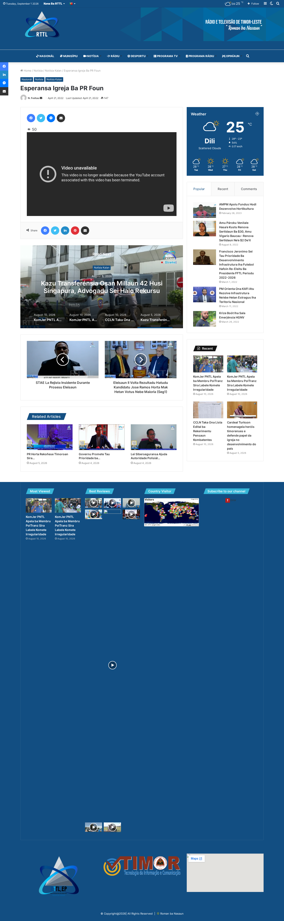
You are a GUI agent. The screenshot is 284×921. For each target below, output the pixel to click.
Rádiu (114, 56)
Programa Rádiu (201, 56)
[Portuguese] (72, 3)
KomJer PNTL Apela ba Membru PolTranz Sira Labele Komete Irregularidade (102, 286)
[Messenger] (51, 118)
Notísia (92, 56)
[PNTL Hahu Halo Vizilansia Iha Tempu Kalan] (131, 502)
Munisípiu (70, 56)
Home (27, 70)
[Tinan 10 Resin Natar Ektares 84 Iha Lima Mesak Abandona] (112, 827)
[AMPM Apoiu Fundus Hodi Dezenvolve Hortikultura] (204, 210)
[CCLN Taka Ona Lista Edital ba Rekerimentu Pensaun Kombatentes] (208, 409)
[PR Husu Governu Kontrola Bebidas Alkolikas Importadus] (112, 503)
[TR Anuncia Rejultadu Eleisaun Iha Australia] (112, 665)
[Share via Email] (61, 118)
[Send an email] (41, 98)
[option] (101, 286)
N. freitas (33, 98)
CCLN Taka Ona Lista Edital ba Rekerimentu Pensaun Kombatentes (207, 431)
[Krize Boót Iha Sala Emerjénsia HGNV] (204, 319)
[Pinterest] (75, 230)
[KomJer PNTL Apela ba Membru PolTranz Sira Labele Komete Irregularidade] (208, 363)
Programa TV (167, 56)
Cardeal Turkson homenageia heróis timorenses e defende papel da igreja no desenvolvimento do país (241, 435)
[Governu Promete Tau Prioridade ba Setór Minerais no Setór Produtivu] (102, 437)
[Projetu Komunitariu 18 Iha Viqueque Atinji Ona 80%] (93, 827)
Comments (249, 189)
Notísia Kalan (53, 70)
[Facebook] (31, 118)
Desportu (138, 56)
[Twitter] (41, 118)
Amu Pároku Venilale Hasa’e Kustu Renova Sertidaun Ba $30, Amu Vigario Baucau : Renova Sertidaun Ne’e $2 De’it (236, 231)
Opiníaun (232, 56)
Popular (199, 189)
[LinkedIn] (65, 230)
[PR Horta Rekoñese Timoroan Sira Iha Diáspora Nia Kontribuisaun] (50, 437)
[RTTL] (142, 24)
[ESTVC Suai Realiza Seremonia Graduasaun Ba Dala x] (93, 514)
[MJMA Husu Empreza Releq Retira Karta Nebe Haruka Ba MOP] (93, 503)
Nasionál (46, 56)
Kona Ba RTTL (53, 3)
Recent (223, 189)
